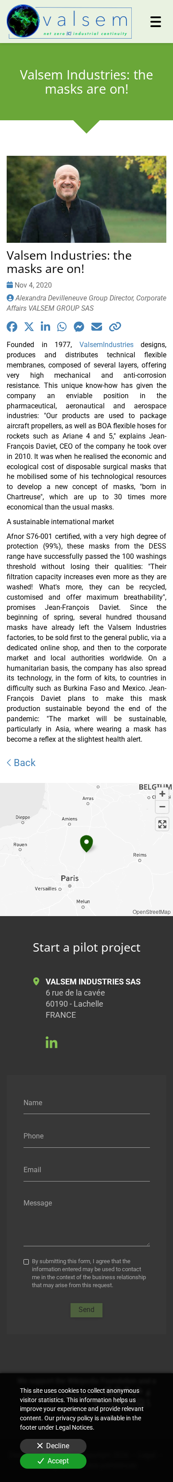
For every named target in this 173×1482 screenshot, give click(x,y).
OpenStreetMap (152, 911)
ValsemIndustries (110, 344)
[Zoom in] (162, 793)
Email (32, 1169)
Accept (58, 1461)
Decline (57, 1446)
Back (23, 762)
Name (33, 1102)
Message (38, 1203)
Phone (33, 1136)
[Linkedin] (51, 1043)
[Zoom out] (162, 806)
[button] (86, 842)
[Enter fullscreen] (162, 824)
